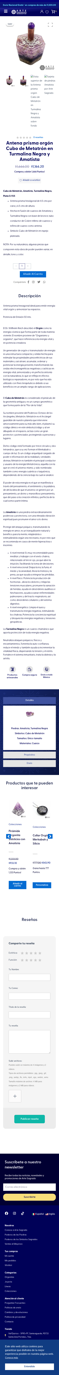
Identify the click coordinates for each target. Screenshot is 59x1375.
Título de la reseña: (17, 1007)
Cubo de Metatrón (34, 733)
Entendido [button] (29, 1366)
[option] (29, 45)
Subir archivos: (28, 1073)
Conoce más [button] (11, 1358)
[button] (8, 836)
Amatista (25, 728)
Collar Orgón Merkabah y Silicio (17, 839)
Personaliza (18, 885)
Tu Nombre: (14, 969)
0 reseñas (38, 137)
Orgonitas (38, 823)
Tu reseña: (13, 1026)
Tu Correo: (13, 988)
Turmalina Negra (39, 728)
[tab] (29, 700)
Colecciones (15, 827)
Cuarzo (35, 743)
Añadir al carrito (33, 274)
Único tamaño (35, 738)
